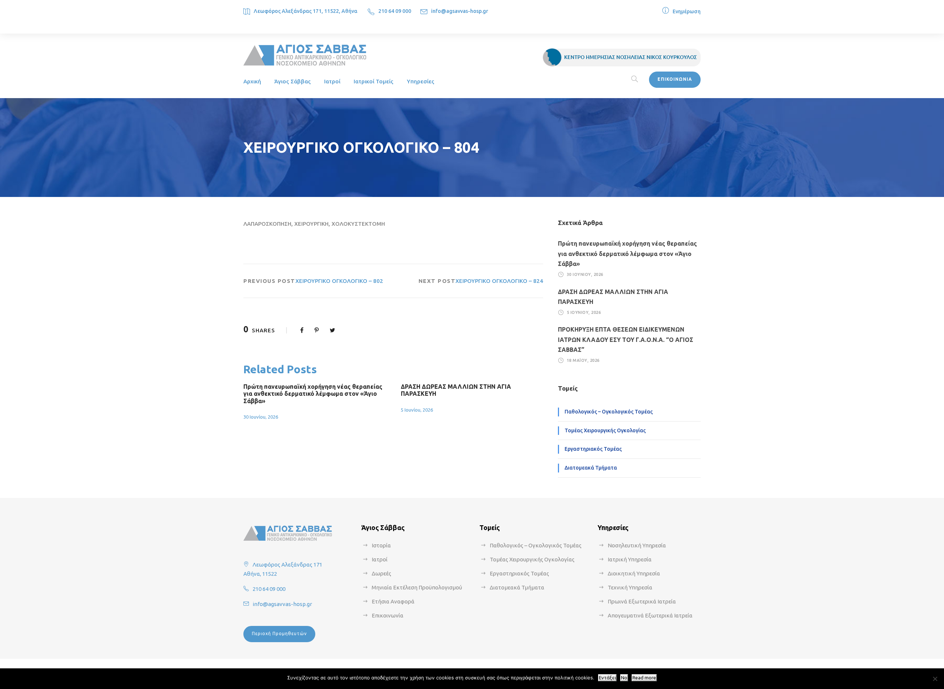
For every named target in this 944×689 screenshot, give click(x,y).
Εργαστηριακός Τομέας (593, 449)
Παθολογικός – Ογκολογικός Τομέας (609, 412)
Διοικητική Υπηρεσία (634, 573)
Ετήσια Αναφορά (393, 601)
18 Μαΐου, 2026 (583, 360)
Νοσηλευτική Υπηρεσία (637, 545)
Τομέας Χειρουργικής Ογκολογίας (605, 430)
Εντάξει (607, 678)
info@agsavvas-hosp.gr (459, 11)
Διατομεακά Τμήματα (591, 468)
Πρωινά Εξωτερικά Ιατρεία (642, 601)
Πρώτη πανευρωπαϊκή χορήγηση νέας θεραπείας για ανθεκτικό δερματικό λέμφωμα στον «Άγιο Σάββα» (312, 393)
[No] (934, 678)
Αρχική (252, 81)
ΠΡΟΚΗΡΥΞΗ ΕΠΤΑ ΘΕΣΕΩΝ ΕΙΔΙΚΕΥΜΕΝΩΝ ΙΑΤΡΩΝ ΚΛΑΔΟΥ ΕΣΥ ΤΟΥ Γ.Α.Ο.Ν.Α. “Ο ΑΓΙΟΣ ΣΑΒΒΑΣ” (625, 339)
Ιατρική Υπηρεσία (630, 559)
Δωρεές (381, 573)
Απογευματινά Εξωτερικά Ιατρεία (650, 615)
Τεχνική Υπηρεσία (630, 587)
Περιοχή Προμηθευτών (279, 633)
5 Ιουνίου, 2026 (417, 409)
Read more (644, 678)
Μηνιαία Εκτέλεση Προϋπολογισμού (417, 587)
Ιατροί (332, 81)
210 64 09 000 (394, 11)
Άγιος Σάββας (292, 81)
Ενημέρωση (687, 11)
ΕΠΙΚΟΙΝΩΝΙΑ (674, 79)
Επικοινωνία (387, 615)
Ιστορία (381, 545)
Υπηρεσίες (420, 81)
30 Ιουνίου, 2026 (260, 416)
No (624, 678)
